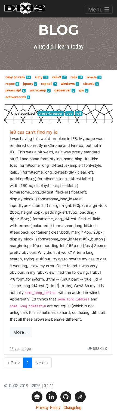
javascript (13, 90)
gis (81, 90)
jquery (28, 84)
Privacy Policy (48, 407)
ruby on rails (15, 77)
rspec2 (47, 84)
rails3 (56, 77)
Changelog (72, 407)
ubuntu (88, 84)
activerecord (15, 97)
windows (68, 84)
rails (73, 77)
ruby (38, 77)
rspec (10, 84)
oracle (92, 77)
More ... (21, 332)
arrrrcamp (38, 90)
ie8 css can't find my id (34, 132)
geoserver (62, 90)
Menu (96, 9)
